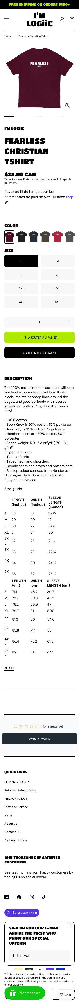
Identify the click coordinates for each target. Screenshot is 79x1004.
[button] (6, 19)
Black (21, 236)
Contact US (12, 832)
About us (10, 824)
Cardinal (57, 236)
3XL (57, 288)
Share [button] (9, 668)
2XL (21, 288)
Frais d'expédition (34, 179)
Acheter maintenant (39, 353)
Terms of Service (16, 807)
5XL (57, 302)
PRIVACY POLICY (15, 799)
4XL (21, 302)
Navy (34, 236)
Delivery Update (15, 840)
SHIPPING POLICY (16, 782)
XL (57, 275)
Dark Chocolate (45, 236)
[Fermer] (70, 925)
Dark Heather (70, 236)
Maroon (9, 237)
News (8, 815)
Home (8, 36)
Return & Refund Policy (20, 790)
